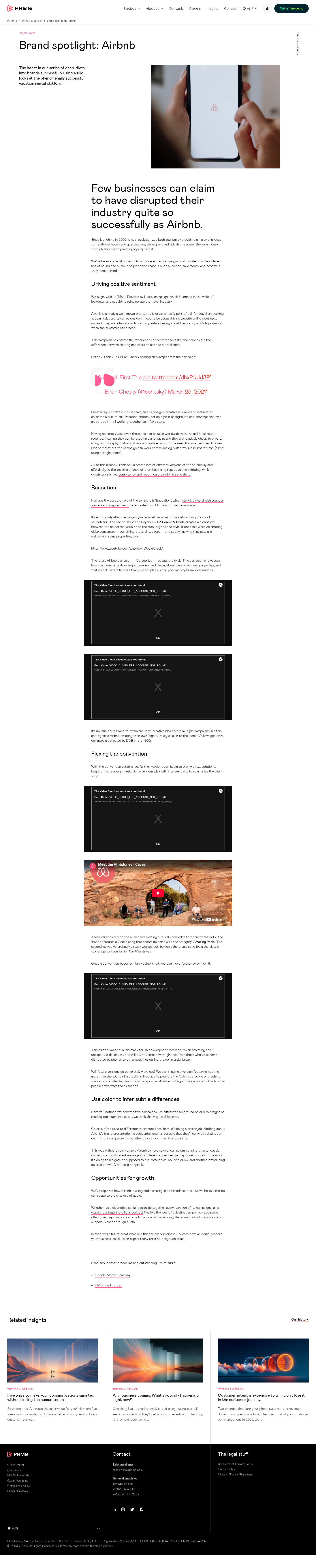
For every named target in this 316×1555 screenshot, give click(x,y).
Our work (176, 8)
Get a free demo (17, 1480)
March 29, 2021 (187, 391)
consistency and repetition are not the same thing (154, 474)
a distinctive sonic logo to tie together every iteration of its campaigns (160, 1207)
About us (152, 8)
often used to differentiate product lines (132, 1129)
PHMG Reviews (17, 1490)
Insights (212, 8)
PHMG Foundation (19, 1475)
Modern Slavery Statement (235, 1474)
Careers (195, 8)
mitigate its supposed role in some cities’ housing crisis (148, 1160)
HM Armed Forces (108, 1285)
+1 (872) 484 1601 (124, 1489)
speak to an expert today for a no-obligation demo (148, 1239)
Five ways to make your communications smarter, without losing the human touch (52, 1380)
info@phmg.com (123, 1483)
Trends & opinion (32, 20)
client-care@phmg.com (128, 1469)
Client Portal (15, 1464)
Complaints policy (18, 1485)
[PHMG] (19, 8)
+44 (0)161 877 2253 (126, 1494)
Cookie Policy (226, 1469)
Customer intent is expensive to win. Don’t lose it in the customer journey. (263, 1380)
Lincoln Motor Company (112, 1275)
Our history (300, 1319)
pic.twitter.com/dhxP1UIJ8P (176, 377)
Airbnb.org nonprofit (128, 1165)
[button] (114, 1509)
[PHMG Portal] (267, 8)
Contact (230, 8)
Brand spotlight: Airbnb (61, 20)
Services (130, 8)
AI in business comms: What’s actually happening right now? (158, 1380)
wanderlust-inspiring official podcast (117, 1212)
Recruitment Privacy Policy (235, 1464)
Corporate (14, 1470)
